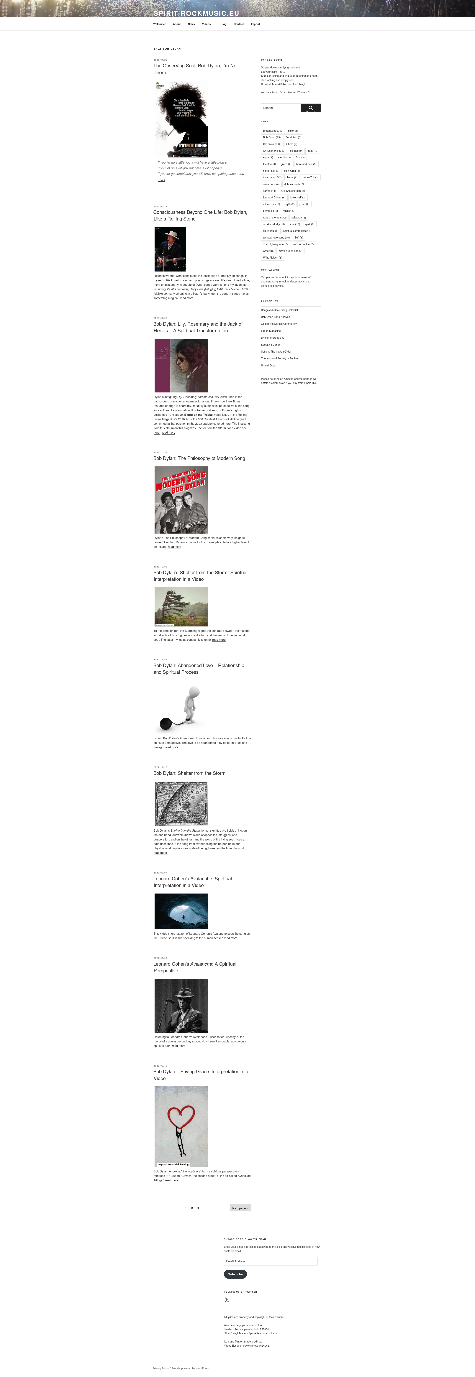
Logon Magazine (271, 331)
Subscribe (235, 1274)
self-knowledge (274, 224)
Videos (206, 24)
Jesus (291, 177)
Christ (291, 144)
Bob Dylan (272, 137)
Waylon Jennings (290, 251)
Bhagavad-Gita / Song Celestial (279, 310)
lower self (298, 197)
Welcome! (159, 24)
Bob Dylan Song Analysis (275, 317)
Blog (224, 24)
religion (289, 211)
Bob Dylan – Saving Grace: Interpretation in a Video (200, 1074)
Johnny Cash (294, 184)
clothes (296, 150)
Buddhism (293, 137)
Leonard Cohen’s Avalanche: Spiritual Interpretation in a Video (192, 881)
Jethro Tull (310, 177)
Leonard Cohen (274, 197)
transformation (303, 244)
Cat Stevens (272, 144)
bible (293, 130)
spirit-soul (271, 231)
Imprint (255, 24)
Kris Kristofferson (293, 191)
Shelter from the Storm (211, 428)
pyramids (270, 211)
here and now (306, 164)
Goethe (269, 164)
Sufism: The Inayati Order (276, 351)
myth (290, 204)
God (300, 157)
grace (286, 164)
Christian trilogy (274, 150)
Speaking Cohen (271, 344)
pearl (304, 204)
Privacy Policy (161, 1368)
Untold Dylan (268, 365)
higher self (271, 170)
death (312, 150)
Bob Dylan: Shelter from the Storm (189, 772)
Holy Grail (292, 170)
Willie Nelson (272, 257)
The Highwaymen (275, 244)
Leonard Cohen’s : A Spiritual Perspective (194, 967)
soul (295, 224)
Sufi (299, 237)
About (177, 24)
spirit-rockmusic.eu (197, 13)
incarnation (272, 177)
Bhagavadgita (273, 130)
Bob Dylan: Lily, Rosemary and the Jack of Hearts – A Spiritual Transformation (198, 327)
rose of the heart (275, 217)
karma (269, 191)
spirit (310, 224)
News (191, 24)
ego (268, 157)
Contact (239, 24)
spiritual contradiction (297, 231)
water (268, 251)
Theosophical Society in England (280, 358)
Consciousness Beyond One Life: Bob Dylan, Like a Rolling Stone (200, 215)
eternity (284, 157)
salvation (298, 217)
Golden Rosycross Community (279, 323)
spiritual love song (276, 237)
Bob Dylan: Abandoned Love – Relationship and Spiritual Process (198, 668)
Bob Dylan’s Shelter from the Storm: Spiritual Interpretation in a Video (200, 575)
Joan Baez (271, 184)
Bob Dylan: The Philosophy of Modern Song (199, 457)
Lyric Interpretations (272, 337)
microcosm (271, 204)
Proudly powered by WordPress (190, 1368)
